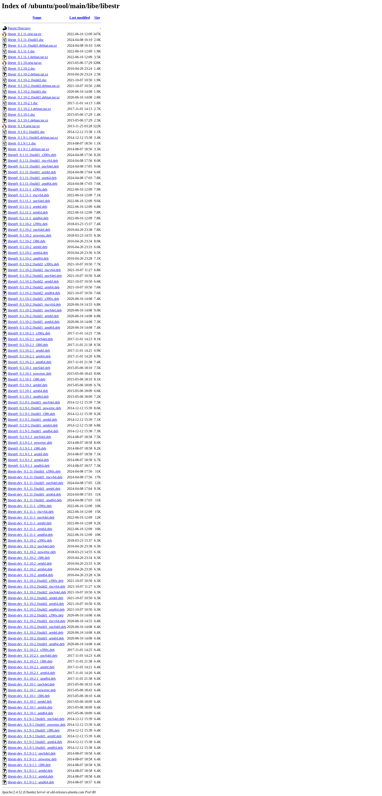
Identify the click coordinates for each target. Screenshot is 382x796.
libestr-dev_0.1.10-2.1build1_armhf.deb (35, 632)
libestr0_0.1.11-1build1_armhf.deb (32, 172)
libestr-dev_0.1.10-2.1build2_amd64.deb (36, 609)
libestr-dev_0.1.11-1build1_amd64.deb (35, 500)
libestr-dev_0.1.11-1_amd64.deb (30, 535)
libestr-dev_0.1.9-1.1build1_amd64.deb (35, 748)
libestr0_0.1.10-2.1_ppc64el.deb (30, 339)
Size (97, 17)
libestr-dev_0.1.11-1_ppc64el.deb (31, 517)
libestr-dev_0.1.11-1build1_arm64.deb (34, 494)
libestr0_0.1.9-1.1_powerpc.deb (30, 442)
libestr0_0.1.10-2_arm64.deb (28, 253)
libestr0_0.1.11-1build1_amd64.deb (32, 183)
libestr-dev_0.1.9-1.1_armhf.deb (30, 771)
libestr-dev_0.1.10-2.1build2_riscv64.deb (36, 586)
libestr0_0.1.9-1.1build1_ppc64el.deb (34, 402)
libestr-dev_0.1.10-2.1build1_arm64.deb (36, 638)
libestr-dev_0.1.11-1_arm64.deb (30, 529)
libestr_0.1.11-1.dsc (21, 51)
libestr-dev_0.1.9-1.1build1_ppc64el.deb (36, 719)
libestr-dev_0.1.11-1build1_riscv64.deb (35, 477)
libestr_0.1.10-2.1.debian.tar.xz (29, 109)
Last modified (79, 17)
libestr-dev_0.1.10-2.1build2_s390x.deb (35, 581)
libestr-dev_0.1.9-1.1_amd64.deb (31, 782)
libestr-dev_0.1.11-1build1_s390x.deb (34, 471)
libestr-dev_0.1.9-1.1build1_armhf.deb (34, 736)
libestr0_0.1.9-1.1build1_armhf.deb (32, 419)
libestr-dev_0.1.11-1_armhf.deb (30, 523)
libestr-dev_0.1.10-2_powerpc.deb (32, 552)
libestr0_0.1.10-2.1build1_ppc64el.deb (35, 310)
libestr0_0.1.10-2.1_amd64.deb (29, 362)
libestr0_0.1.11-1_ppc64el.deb (29, 201)
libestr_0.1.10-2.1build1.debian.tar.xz (34, 97)
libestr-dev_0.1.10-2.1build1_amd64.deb (36, 644)
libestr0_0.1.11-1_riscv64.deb (28, 195)
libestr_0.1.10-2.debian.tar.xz (28, 74)
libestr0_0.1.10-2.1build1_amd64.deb (34, 327)
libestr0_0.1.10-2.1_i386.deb (28, 345)
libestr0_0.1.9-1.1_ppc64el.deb (29, 437)
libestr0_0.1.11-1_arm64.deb (28, 212)
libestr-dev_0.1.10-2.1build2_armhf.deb (35, 598)
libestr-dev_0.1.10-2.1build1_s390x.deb (35, 615)
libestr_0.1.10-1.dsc (21, 114)
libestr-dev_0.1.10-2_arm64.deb (30, 569)
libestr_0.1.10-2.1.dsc (23, 103)
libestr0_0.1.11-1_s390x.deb (27, 189)
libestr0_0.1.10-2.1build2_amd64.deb (34, 293)
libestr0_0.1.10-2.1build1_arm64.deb (33, 322)
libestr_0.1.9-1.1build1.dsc (26, 132)
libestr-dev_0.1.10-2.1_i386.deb (30, 661)
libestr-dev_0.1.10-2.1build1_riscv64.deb (36, 621)
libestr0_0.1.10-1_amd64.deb (28, 396)
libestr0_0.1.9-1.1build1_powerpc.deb (34, 408)
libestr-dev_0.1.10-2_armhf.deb (30, 563)
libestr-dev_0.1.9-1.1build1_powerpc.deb (36, 724)
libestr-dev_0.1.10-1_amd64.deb (30, 713)
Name (36, 17)
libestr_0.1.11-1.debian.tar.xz (28, 57)
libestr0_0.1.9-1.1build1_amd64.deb (33, 431)
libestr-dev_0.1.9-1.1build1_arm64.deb (35, 742)
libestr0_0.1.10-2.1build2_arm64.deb (33, 287)
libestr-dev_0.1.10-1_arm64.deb (30, 707)
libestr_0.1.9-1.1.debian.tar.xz (28, 149)
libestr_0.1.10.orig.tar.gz (25, 63)
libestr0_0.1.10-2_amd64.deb (28, 258)
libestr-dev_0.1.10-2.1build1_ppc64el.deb (37, 627)
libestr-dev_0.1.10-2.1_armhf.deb (31, 667)
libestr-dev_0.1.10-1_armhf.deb (30, 701)
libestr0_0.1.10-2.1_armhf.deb (29, 350)
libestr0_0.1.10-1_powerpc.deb (29, 373)
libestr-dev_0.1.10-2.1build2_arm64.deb (36, 604)
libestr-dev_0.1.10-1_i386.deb (29, 696)
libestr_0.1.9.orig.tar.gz (24, 126)
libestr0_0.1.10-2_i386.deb (26, 241)
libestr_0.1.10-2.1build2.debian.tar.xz (34, 86)
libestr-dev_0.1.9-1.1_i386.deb (29, 765)
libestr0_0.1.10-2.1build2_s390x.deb (33, 264)
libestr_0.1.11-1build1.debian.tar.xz (32, 45)
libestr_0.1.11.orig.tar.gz (24, 34)
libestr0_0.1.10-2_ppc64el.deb (29, 230)
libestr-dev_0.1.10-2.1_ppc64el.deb (32, 655)
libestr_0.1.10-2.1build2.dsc (27, 80)
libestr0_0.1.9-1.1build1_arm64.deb (33, 425)
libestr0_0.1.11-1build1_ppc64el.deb (33, 166)
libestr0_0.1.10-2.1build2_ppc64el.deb (35, 276)
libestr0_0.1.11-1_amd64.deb (28, 218)
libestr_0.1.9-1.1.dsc (22, 143)
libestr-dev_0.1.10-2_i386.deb (29, 558)
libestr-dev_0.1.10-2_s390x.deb (30, 540)
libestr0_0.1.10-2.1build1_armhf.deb (33, 316)
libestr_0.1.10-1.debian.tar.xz (28, 120)
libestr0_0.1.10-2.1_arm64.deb (29, 356)
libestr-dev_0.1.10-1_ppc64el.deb (31, 684)
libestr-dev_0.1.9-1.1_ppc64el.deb (31, 753)
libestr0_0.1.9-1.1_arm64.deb (28, 460)
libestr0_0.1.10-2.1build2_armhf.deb (33, 281)
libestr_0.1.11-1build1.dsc (26, 40)
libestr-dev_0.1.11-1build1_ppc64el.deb (35, 483)
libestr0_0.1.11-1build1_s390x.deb (32, 155)
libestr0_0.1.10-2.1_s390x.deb (29, 333)
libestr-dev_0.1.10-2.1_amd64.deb (32, 678)
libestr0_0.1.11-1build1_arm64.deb (32, 178)
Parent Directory (19, 28)
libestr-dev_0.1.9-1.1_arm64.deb (30, 776)
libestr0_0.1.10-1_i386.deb (26, 379)
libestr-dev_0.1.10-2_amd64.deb (30, 575)
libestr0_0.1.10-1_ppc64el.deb (29, 368)
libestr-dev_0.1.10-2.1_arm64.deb (31, 673)
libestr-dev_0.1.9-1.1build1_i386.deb (33, 730)
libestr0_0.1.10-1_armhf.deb (27, 385)
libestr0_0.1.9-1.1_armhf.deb (28, 454)
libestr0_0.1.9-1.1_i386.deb (27, 448)
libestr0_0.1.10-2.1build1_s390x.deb (33, 299)
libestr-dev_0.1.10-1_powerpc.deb (32, 690)
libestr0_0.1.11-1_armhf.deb (27, 207)
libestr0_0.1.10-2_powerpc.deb (29, 235)
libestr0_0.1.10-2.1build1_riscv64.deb (34, 304)
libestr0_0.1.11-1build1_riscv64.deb (33, 160)
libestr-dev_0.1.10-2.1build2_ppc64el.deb (37, 592)
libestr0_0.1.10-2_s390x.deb (28, 224)
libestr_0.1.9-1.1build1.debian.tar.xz (33, 137)
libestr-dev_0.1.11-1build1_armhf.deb (34, 489)
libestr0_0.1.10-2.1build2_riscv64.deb (34, 270)
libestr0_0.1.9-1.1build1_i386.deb (31, 414)
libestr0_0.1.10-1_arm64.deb (28, 391)
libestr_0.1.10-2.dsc (21, 68)
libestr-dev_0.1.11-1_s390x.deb (30, 506)
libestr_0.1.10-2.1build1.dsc (27, 91)
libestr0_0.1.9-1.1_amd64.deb (29, 466)
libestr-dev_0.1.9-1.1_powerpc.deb (32, 759)
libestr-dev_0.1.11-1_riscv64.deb (30, 512)
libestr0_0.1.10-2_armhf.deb (27, 247)
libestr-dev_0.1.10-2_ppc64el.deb (31, 546)
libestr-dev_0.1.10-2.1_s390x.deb (31, 650)
